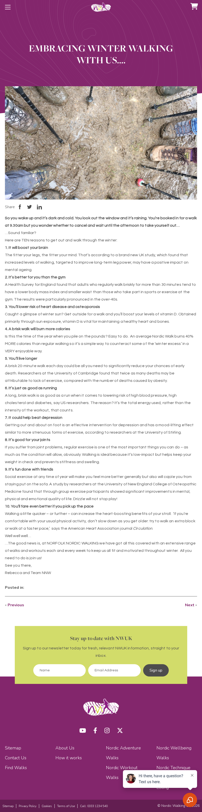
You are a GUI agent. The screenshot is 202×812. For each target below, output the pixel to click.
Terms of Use (66, 806)
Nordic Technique (173, 768)
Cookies (47, 806)
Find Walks (16, 768)
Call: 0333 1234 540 (94, 806)
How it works (68, 758)
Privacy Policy (27, 806)
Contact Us (15, 758)
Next (189, 605)
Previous (16, 605)
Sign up (156, 670)
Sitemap (13, 748)
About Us (64, 748)
